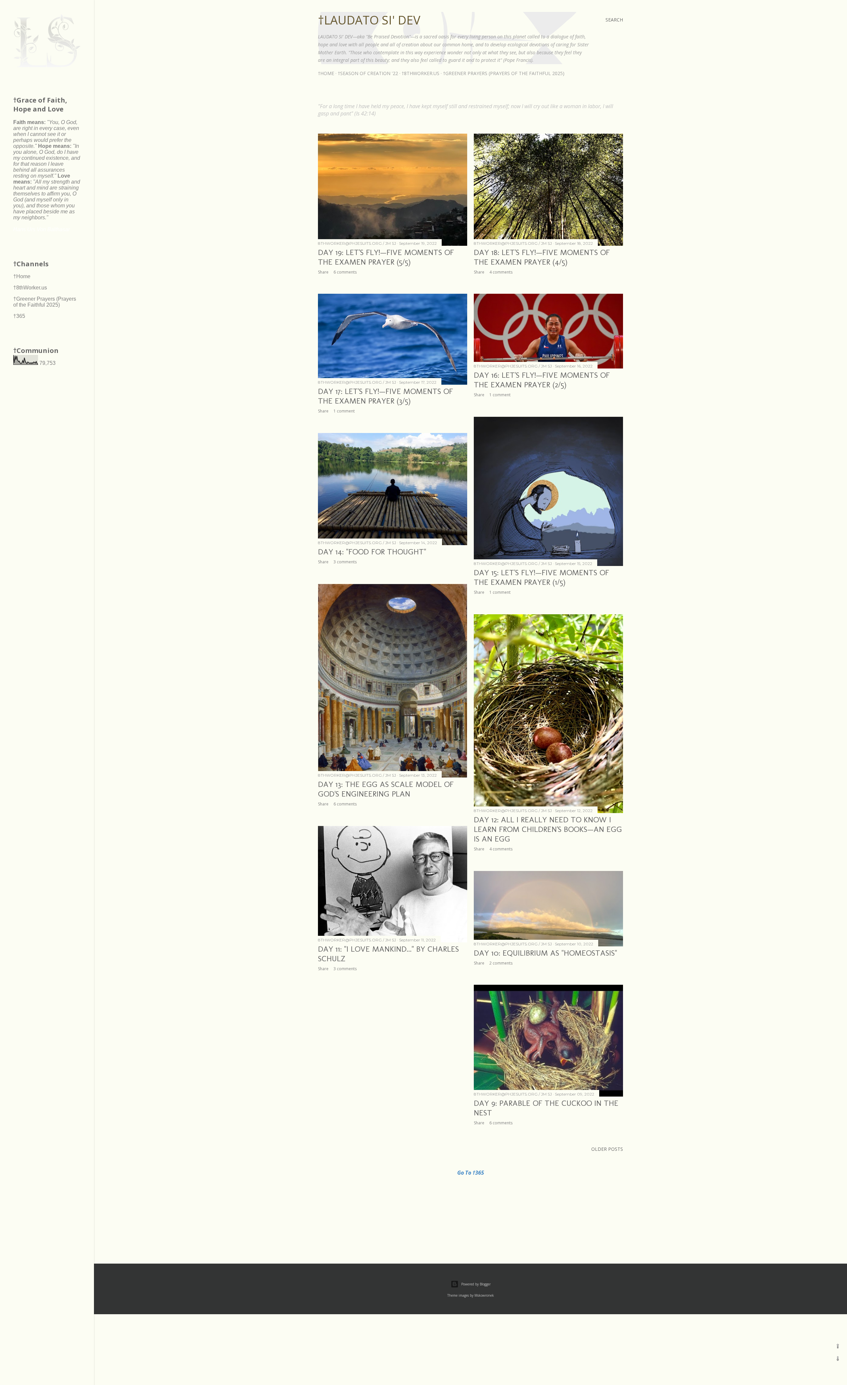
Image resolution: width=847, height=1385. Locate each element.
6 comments (345, 272)
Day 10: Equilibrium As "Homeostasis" (545, 953)
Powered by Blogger (476, 1284)
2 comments (501, 963)
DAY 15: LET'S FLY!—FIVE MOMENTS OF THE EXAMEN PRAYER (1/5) (541, 577)
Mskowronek (484, 1295)
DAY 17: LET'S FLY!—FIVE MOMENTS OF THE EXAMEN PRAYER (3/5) (385, 396)
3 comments (345, 562)
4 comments (501, 272)
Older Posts (607, 1149)
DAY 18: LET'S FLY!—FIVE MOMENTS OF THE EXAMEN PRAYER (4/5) (542, 257)
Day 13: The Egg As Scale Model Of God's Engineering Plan (386, 789)
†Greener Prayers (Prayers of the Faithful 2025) (503, 73)
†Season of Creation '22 (368, 73)
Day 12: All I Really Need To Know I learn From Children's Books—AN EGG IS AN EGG (548, 829)
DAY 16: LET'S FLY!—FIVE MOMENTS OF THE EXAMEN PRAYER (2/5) (542, 379)
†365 (19, 316)
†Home (326, 73)
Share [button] (323, 272)
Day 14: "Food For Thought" (372, 551)
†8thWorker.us (420, 73)
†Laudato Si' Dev (369, 20)
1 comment (344, 411)
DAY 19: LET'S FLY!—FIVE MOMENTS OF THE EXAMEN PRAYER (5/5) (386, 257)
